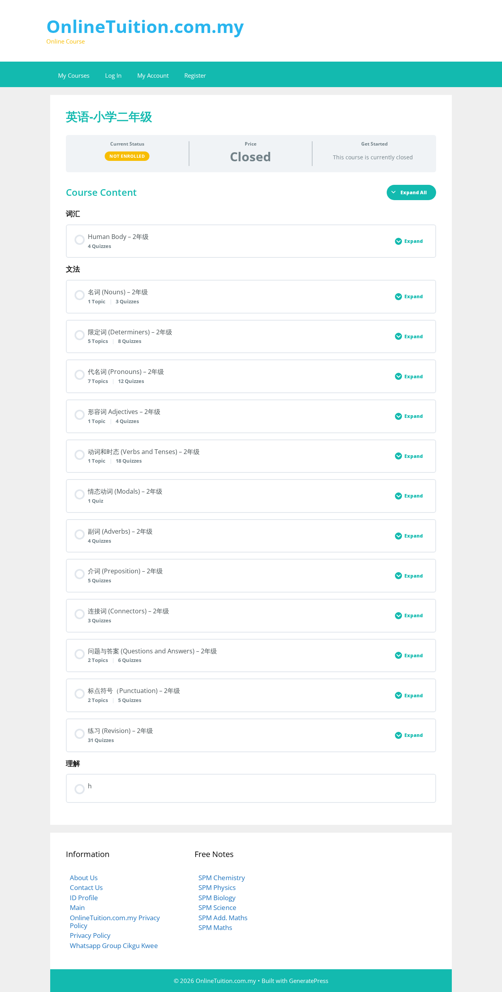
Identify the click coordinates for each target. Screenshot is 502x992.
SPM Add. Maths (222, 917)
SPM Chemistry (221, 877)
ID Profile (84, 897)
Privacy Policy (90, 935)
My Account (153, 75)
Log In (113, 75)
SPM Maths (215, 927)
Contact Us (86, 887)
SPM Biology (217, 897)
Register (195, 75)
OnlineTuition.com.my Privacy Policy (115, 921)
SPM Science (217, 907)
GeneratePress (308, 981)
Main (77, 907)
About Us (84, 877)
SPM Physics (217, 887)
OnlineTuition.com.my (145, 26)
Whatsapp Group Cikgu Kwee (114, 945)
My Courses (73, 75)
